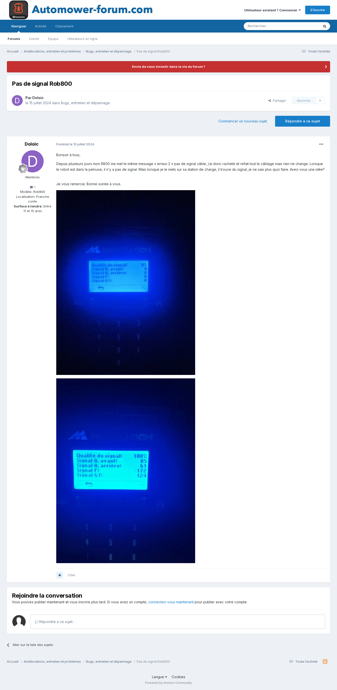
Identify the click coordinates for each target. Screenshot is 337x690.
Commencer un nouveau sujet (242, 121)
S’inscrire (317, 10)
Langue (158, 677)
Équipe (53, 39)
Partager (278, 100)
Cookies (178, 677)
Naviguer (18, 26)
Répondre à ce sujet (302, 121)
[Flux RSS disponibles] (325, 661)
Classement (64, 26)
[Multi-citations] (59, 575)
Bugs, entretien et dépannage (85, 103)
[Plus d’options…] (321, 144)
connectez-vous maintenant (171, 602)
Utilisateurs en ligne (82, 39)
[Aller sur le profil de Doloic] (17, 100)
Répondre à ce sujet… (56, 622)
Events (34, 39)
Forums (14, 39)
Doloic (38, 98)
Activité (40, 26)
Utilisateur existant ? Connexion (271, 10)
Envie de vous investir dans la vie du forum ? (168, 66)
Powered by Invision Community (168, 683)
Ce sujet (306, 26)
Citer (71, 575)
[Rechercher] (324, 26)
